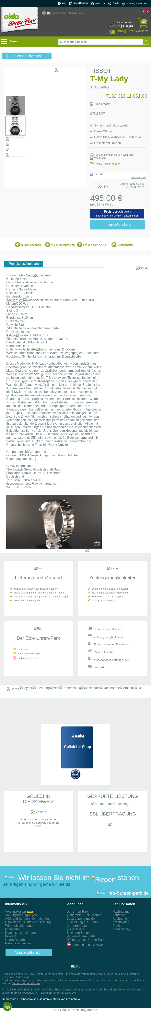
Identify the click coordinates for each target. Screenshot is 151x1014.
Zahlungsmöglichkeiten (112, 577)
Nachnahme (121, 911)
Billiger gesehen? (31, 244)
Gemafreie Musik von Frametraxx (59, 998)
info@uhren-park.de (128, 893)
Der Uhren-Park (77, 911)
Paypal (117, 925)
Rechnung (119, 918)
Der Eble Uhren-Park (38, 638)
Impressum (12, 929)
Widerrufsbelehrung (19, 925)
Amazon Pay (121, 929)
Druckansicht (125, 244)
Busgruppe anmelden (81, 918)
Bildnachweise (27, 998)
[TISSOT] (97, 113)
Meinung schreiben (63, 244)
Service (116, 3)
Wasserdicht (14, 300)
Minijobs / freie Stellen (81, 936)
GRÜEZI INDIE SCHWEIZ (38, 799)
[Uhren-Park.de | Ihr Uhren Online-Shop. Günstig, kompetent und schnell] (19, 21)
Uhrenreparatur (77, 925)
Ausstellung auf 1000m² (82, 922)
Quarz (29, 275)
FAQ (64, 3)
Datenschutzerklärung (20, 932)
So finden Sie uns (27, 658)
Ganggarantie (15, 451)
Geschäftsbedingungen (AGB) (113, 659)
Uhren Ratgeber (80, 3)
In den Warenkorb (118, 225)
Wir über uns (75, 929)
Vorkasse (118, 915)
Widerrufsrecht (103, 652)
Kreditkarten (120, 922)
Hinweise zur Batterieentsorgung (28, 922)
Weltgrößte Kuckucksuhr (83, 915)
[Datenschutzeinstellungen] (7, 1006)
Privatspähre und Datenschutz (113, 644)
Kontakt (99, 667)
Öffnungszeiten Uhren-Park (85, 939)
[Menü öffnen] (5, 39)
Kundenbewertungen (29, 653)
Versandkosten (112, 163)
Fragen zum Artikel (95, 244)
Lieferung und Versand (38, 577)
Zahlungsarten (123, 904)
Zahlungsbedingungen (21, 915)
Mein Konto (100, 3)
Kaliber (11, 335)
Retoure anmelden (18, 943)
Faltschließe (27, 349)
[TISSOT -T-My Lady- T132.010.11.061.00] (15, 114)
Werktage (128, 154)
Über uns (23, 649)
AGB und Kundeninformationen (27, 918)
